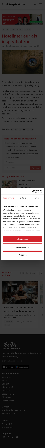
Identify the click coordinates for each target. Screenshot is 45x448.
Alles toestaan (22, 239)
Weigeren (23, 255)
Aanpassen (21, 247)
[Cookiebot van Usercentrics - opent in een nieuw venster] (32, 191)
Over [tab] (37, 198)
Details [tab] (23, 198)
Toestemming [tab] (8, 198)
